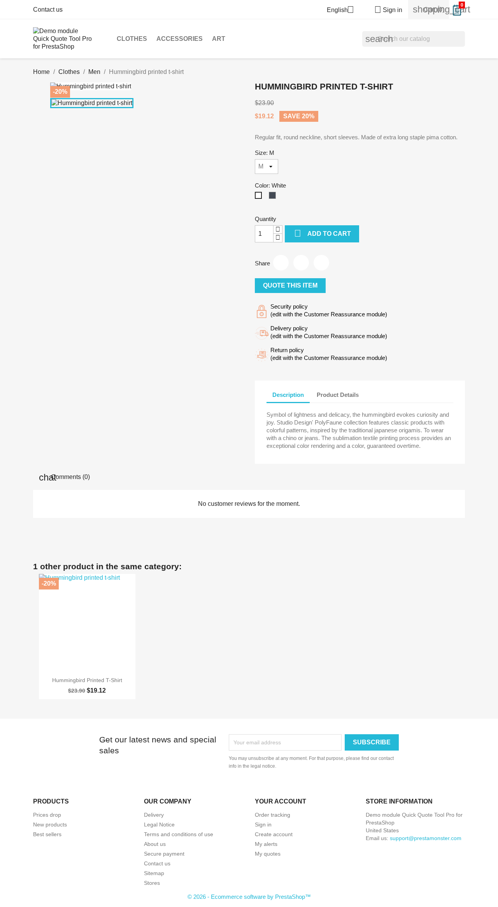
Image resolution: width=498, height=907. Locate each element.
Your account (280, 801)
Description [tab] (288, 394)
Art (218, 38)
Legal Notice (159, 824)
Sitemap (154, 873)
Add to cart (322, 233)
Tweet (301, 262)
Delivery (154, 815)
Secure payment (164, 854)
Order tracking (272, 815)
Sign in (263, 824)
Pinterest (321, 262)
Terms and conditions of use (178, 834)
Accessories (179, 38)
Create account (274, 834)
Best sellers (47, 834)
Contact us (48, 9)
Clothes (132, 38)
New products (50, 824)
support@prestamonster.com (425, 838)
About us (155, 844)
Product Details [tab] (338, 394)
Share (281, 262)
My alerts (266, 844)
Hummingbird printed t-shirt (87, 680)
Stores (152, 883)
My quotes (268, 854)
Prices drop (47, 815)
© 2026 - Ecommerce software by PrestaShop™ (249, 896)
